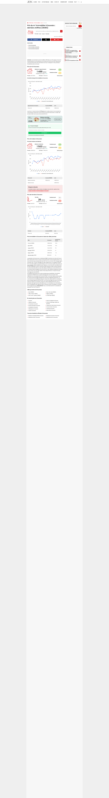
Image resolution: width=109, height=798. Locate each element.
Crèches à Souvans (50, 308)
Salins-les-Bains (31, 255)
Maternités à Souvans (50, 310)
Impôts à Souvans (32, 310)
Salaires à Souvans (32, 302)
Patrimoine (31, 22)
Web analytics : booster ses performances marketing (72, 56)
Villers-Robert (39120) (33, 293)
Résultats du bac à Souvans (34, 317)
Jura (41, 22)
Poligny (29, 252)
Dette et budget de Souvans (52, 300)
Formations (69, 47)
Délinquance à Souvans (33, 308)
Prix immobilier (37, 22)
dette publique (30, 265)
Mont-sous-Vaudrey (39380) (34, 295)
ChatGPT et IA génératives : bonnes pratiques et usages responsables (72, 51)
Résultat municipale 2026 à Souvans (35, 315)
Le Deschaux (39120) (50, 295)
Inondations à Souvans (33, 307)
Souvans (30, 300)
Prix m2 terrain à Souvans (33, 48)
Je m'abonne (44, 132)
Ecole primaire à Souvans (51, 306)
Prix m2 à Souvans (32, 45)
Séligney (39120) (49, 293)
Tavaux (43, 33)
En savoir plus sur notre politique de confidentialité (36, 135)
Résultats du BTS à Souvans (52, 317)
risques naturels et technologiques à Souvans (38, 190)
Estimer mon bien (57, 119)
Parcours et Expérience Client (72, 60)
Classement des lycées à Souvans (53, 305)
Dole (40, 33)
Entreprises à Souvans (33, 303)
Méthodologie (59, 75)
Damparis (47, 33)
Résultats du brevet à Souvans (52, 315)
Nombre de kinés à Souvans (34, 305)
